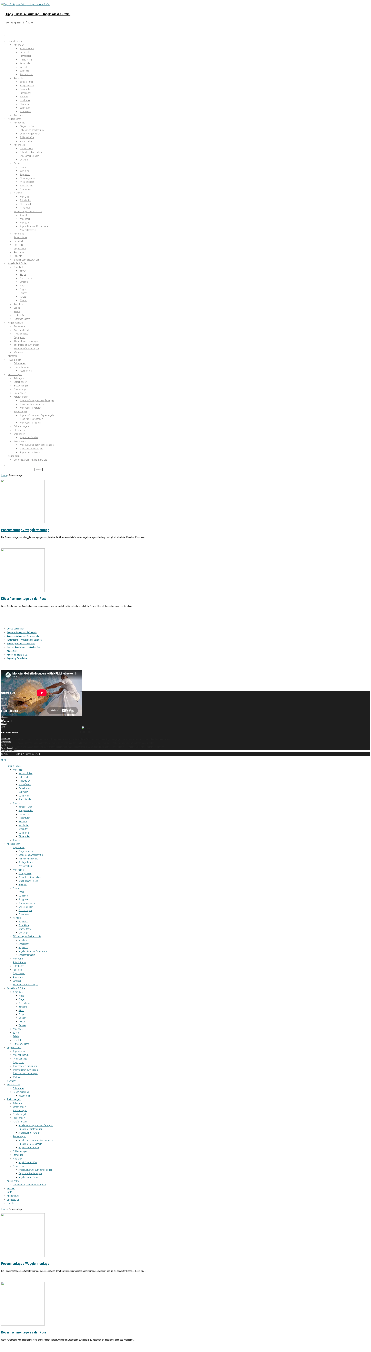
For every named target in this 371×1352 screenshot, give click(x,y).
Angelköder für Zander (30, 452)
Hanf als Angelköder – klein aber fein (23, 647)
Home (4, 475)
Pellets (16, 1036)
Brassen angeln (20, 1110)
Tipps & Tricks (13, 1084)
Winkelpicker (25, 111)
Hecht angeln (19, 1118)
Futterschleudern (21, 1044)
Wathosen (18, 352)
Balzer (3, 720)
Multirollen (23, 792)
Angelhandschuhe (21, 1055)
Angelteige (18, 1029)
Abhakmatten (13, 1195)
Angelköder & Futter (16, 988)
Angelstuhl (23, 940)
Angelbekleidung (14, 1047)
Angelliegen (24, 944)
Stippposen (24, 899)
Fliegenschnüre (26, 851)
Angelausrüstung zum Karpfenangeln (36, 1125)
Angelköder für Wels (29, 437)
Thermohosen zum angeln (25, 1066)
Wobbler (22, 1025)
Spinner (22, 1017)
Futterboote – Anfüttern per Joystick (24, 639)
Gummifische (25, 1003)
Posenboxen (25, 189)
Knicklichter (24, 932)
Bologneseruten (26, 810)
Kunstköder (18, 992)
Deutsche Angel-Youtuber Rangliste (30, 459)
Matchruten (24, 825)
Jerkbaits (23, 1006)
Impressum (5, 738)
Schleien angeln (20, 1151)
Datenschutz (6, 742)
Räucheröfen (26, 370)
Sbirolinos (23, 895)
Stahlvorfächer (25, 929)
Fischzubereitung (21, 1092)
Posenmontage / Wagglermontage (25, 530)
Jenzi (3, 727)
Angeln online (13, 1181)
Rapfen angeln (19, 1136)
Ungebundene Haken (29, 156)
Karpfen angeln (20, 1121)
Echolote (17, 980)
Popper (22, 1014)
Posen (17, 163)
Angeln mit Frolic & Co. (17, 654)
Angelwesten (19, 1051)
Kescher (11, 1188)
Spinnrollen (24, 795)
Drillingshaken (25, 873)
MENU (4, 760)
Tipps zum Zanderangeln (30, 1173)
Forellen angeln (20, 1114)
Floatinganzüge (20, 1058)
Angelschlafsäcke (28, 230)
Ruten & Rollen (14, 766)
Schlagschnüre (26, 862)
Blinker (22, 995)
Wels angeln (18, 1158)
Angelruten (18, 803)
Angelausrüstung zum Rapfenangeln (36, 1140)
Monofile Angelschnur (29, 858)
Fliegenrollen (24, 780)
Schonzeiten (18, 1088)
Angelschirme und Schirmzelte (33, 951)
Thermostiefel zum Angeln (26, 348)
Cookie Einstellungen (9, 748)
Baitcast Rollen (25, 773)
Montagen (11, 1081)
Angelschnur (18, 847)
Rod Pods (17, 969)
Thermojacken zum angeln (25, 1069)
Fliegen (22, 999)
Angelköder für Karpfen (30, 407)
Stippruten (23, 829)
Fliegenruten (24, 817)
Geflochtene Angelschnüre (31, 855)
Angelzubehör (13, 844)
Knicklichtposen (26, 906)
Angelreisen (5, 699)
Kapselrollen (24, 788)
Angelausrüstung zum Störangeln (22, 632)
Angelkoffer (18, 958)
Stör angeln (18, 1155)
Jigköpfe (24, 159)
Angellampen (19, 977)
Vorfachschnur (27, 141)
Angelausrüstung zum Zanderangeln (35, 1169)
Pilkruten (23, 821)
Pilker (21, 1010)
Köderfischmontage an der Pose (24, 599)
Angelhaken (18, 869)
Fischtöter (12, 1203)
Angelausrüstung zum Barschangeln (23, 636)
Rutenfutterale (19, 962)
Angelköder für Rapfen (30, 422)
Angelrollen (18, 769)
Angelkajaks (12, 651)
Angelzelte (23, 947)
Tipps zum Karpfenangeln (30, 1129)
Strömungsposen (27, 903)
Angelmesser (19, 973)
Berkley (4, 723)
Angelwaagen (13, 1199)
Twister (22, 1021)
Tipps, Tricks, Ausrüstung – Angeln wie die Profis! (38, 14)
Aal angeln (17, 1103)
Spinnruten (24, 832)
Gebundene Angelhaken (30, 877)
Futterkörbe (24, 925)
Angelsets (17, 840)
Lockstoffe (18, 1040)
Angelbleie (23, 921)
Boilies (16, 1032)
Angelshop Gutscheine (17, 658)
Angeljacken (18, 1062)
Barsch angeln (19, 1107)
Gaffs (9, 1192)
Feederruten (24, 814)
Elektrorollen (24, 777)
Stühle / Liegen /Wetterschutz (27, 936)
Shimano (5, 717)
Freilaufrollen (25, 784)
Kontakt (4, 745)
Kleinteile (18, 193)
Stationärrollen (26, 74)
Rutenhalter (18, 966)
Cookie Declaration (15, 628)
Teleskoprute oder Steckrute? (21, 643)
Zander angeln (19, 1166)
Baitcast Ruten (25, 806)
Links (3, 702)
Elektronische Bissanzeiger (25, 984)
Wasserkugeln (25, 910)
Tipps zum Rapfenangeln (30, 1144)
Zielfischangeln (14, 1099)
